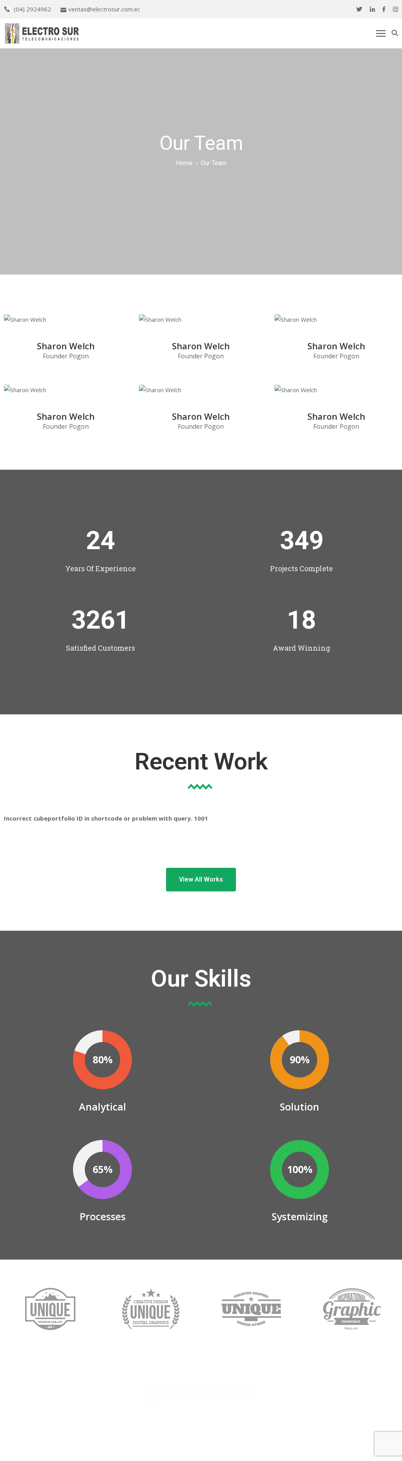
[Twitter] (359, 9)
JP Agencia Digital (267, 1449)
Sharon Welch (66, 346)
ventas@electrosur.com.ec (104, 9)
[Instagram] (395, 9)
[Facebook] (384, 9)
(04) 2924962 (32, 9)
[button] (201, 879)
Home (184, 163)
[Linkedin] (372, 9)
